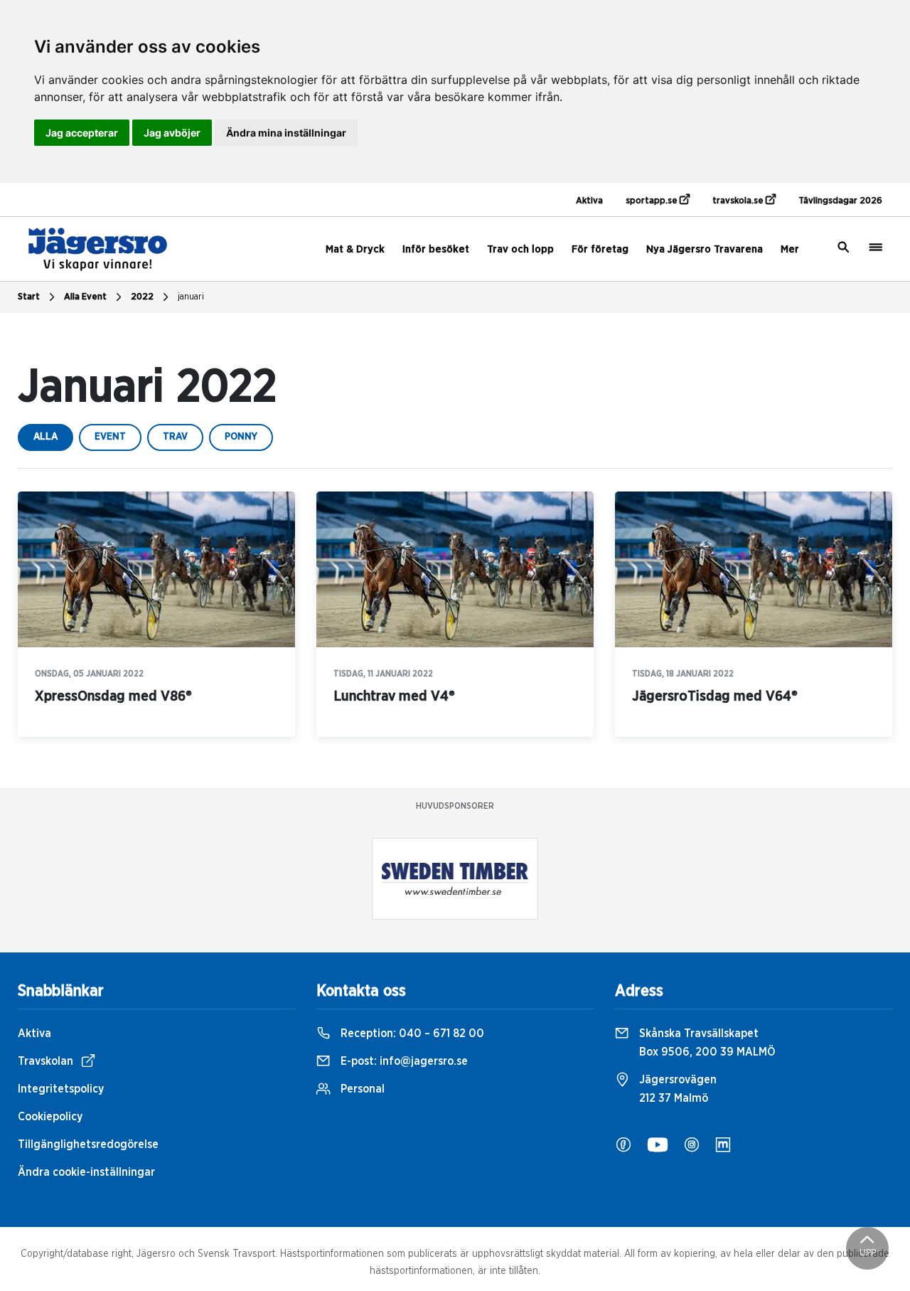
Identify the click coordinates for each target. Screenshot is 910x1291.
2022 (142, 297)
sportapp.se (653, 201)
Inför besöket (435, 249)
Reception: (411, 1033)
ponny (241, 437)
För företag (600, 249)
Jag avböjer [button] (172, 133)
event (110, 437)
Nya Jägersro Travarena (704, 249)
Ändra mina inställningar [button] (286, 133)
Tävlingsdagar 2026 (840, 201)
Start (29, 297)
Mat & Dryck (355, 249)
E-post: (403, 1061)
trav (175, 437)
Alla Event (85, 297)
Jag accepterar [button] (82, 133)
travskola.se (739, 201)
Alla (45, 437)
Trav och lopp (520, 249)
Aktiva (589, 201)
